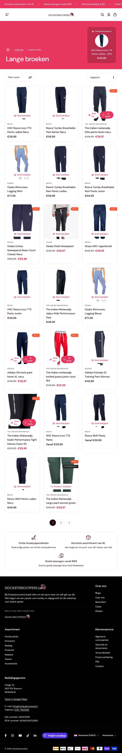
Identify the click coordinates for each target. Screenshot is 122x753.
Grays (88, 242)
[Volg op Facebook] (6, 735)
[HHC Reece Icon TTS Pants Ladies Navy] (22, 103)
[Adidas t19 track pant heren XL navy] (22, 348)
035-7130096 (22, 709)
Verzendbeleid (102, 652)
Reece (10, 124)
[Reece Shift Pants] (99, 411)
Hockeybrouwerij (20, 748)
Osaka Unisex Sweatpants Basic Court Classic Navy (21, 250)
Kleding (8, 645)
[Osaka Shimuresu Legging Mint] (22, 162)
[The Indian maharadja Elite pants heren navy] (99, 103)
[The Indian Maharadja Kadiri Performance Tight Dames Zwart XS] (22, 411)
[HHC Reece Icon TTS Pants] (61, 411)
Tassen (8, 659)
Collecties (19, 49)
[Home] (8, 50)
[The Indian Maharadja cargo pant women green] (61, 474)
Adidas (10, 369)
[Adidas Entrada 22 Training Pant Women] (99, 348)
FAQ (97, 661)
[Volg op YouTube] (20, 735)
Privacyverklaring (104, 657)
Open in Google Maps (16, 699)
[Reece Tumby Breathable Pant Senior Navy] (61, 103)
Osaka (10, 183)
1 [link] (52, 522)
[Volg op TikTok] (28, 735)
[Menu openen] (7, 15)
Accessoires (11, 663)
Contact (99, 666)
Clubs (98, 606)
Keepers (9, 654)
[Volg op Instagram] (12, 735)
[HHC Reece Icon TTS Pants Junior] (22, 285)
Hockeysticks (11, 636)
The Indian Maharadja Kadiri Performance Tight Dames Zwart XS (22, 439)
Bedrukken (100, 602)
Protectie (9, 650)
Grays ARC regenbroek (98, 246)
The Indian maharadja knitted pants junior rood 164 (60, 376)
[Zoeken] (102, 14)
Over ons (100, 597)
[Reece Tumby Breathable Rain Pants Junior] (99, 162)
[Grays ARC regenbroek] (99, 221)
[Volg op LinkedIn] (35, 735)
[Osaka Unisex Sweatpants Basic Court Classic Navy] (22, 221)
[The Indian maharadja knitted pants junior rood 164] (61, 348)
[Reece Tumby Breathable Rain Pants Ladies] (61, 162)
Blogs (98, 592)
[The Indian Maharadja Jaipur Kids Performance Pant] (61, 285)
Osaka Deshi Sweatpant (60, 246)
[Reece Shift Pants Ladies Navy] (22, 474)
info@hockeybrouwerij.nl (25, 706)
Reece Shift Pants (95, 435)
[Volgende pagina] (69, 522)
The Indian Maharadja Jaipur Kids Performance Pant (60, 313)
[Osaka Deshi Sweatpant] (61, 221)
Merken (99, 611)
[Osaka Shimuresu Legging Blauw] (99, 285)
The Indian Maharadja (96, 124)
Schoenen (10, 641)
